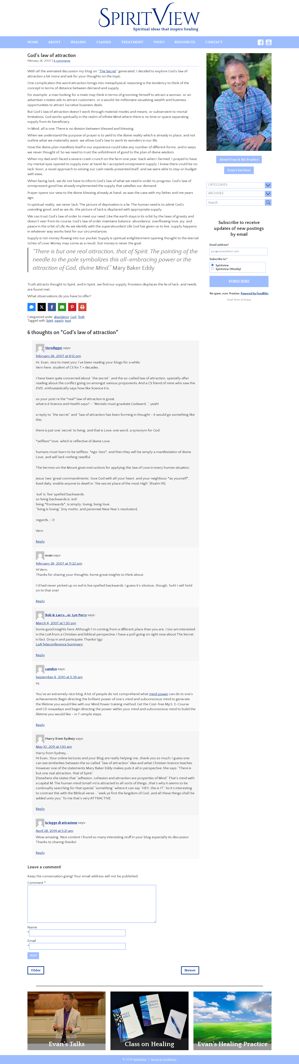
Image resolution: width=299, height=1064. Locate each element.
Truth (81, 317)
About (54, 42)
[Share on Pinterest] (72, 307)
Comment (36, 883)
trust (68, 320)
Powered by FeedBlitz (254, 293)
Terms (237, 299)
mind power (158, 694)
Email (31, 941)
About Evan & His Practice (239, 159)
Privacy (247, 299)
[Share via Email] (62, 307)
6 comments (62, 61)
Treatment (132, 42)
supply (59, 320)
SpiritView (139, 1059)
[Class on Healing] (149, 1020)
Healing (78, 42)
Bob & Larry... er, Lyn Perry (66, 615)
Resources (185, 42)
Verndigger (53, 348)
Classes (103, 42)
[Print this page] (82, 307)
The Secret (107, 71)
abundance (61, 317)
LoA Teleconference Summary (59, 644)
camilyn (51, 669)
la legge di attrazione (61, 823)
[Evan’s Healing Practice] (232, 1017)
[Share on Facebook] (52, 307)
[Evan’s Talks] (66, 1017)
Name (32, 927)
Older (36, 970)
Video (159, 42)
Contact (214, 42)
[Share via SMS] (31, 307)
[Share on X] (42, 307)
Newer (190, 970)
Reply (40, 542)
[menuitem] (32, 42)
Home (32, 42)
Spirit (49, 320)
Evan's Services (239, 170)
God (73, 317)
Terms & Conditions (163, 1059)
